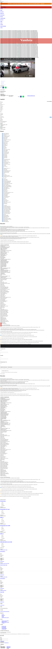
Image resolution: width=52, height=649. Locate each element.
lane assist (4, 148)
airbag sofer (4, 214)
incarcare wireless (5, 179)
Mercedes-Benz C (2, 551)
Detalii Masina (2, 561)
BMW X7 (2, 517)
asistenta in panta (5, 191)
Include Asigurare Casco (5, 370)
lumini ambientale (5, 145)
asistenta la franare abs (6, 133)
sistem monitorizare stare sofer (7, 212)
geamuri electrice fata (5, 153)
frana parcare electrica (6, 200)
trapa (3, 158)
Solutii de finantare (4, 628)
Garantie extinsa (4, 626)
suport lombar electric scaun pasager (7, 183)
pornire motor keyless (5, 184)
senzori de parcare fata (6, 152)
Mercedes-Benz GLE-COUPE (5, 525)
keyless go (4, 146)
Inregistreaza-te (7, 642)
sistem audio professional (6, 171)
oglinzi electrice (5, 154)
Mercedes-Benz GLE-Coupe (5, 509)
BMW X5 (2, 533)
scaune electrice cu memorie (6, 164)
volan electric (4, 140)
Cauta (1, 2)
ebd (3, 204)
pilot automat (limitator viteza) (7, 170)
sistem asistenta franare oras (6, 206)
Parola (1, 639)
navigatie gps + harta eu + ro (6, 168)
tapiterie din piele (5, 157)
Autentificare (4, 7)
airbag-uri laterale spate (6, 221)
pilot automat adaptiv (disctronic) (7, 186)
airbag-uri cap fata (5, 217)
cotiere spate (4, 165)
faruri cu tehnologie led (6, 141)
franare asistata (5, 205)
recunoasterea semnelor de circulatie (7, 176)
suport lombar (4, 174)
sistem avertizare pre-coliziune (7, 208)
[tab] (27, 81)
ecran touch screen (5, 180)
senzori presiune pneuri (6, 161)
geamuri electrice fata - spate (6, 162)
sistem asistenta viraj (5, 190)
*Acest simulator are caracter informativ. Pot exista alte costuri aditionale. (9, 372)
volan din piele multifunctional (7, 139)
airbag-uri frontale (5, 137)
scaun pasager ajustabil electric (7, 181)
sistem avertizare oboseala (6, 175)
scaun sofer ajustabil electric (6, 182)
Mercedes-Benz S (2, 578)
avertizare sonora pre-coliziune (7, 209)
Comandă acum (42, 3)
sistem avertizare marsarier (6, 211)
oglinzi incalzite (5, 155)
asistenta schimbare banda (6, 188)
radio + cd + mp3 (5, 166)
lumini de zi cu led (5, 142)
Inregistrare (1, 7)
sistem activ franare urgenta (6, 207)
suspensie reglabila (5, 150)
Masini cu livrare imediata (5, 620)
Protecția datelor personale (5, 617)
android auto (4, 178)
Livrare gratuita (4, 627)
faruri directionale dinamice (6, 196)
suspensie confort (5, 201)
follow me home (5, 199)
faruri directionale (5, 194)
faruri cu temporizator (5, 197)
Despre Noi (3, 615)
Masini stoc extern (4, 621)
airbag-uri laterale (5, 138)
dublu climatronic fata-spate (6, 159)
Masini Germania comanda (5, 622)
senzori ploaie (4, 144)
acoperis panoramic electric (6, 135)
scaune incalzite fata (5, 163)
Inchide (8, 648)
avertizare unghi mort (5, 187)
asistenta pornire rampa (6, 172)
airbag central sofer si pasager (6, 218)
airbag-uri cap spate (5, 220)
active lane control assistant (6, 213)
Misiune (3, 614)
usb (3, 167)
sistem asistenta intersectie (6, 193)
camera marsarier (5, 151)
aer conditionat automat (6, 136)
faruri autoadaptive (5, 195)
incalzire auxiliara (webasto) (6, 149)
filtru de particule (5, 203)
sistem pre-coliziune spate (6, 210)
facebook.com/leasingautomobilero (4, 611)
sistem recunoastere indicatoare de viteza (8, 192)
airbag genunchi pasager (6, 216)
